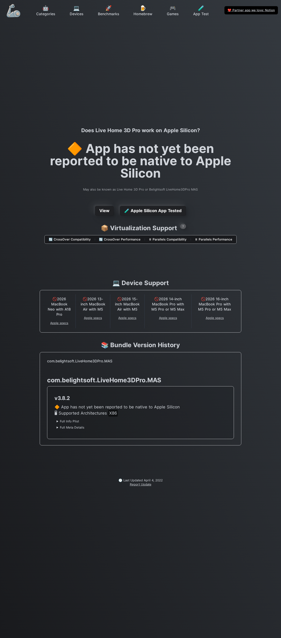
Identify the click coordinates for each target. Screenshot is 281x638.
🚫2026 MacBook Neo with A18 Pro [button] (59, 307)
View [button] (104, 210)
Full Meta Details (72, 427)
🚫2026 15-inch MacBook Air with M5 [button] (127, 304)
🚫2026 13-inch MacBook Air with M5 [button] (93, 304)
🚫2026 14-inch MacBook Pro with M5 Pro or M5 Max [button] (168, 304)
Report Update (140, 484)
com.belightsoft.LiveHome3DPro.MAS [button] (79, 361)
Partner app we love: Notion (251, 10)
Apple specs (59, 323)
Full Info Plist (69, 421)
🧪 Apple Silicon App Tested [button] (153, 210)
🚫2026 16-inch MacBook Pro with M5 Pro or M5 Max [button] (214, 304)
